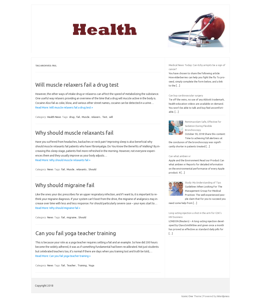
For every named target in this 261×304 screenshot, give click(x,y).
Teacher (71, 265)
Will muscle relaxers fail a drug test (77, 85)
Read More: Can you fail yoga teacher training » (63, 256)
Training (82, 265)
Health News (54, 117)
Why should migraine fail (64, 185)
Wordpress (223, 296)
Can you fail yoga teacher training (75, 233)
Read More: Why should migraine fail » (57, 207)
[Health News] (130, 46)
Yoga (91, 265)
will (111, 117)
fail (78, 117)
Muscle (85, 117)
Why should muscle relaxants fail (74, 133)
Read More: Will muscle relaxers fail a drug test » (64, 107)
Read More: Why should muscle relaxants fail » (62, 160)
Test (104, 117)
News (50, 169)
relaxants (81, 169)
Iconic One (187, 296)
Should (92, 169)
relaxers (95, 117)
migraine (71, 217)
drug (72, 117)
